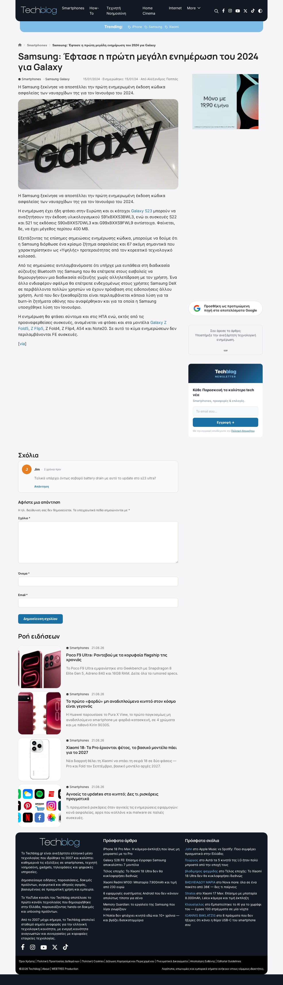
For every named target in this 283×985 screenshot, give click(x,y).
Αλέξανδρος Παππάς (162, 79)
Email (23, 595)
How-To (94, 10)
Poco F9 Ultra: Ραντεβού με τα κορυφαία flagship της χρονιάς (116, 657)
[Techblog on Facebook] (223, 10)
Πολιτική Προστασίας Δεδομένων (58, 961)
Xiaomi (174, 27)
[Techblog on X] (245, 10)
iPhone (137, 27)
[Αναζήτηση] (216, 11)
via (22, 343)
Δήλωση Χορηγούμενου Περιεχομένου (130, 961)
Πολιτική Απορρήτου (242, 430)
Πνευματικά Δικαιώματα (172, 961)
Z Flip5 (37, 328)
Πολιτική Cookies (93, 961)
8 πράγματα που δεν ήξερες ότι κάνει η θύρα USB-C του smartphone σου (220, 920)
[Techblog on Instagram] (230, 10)
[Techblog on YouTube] (237, 10)
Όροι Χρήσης (27, 961)
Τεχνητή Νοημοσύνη (116, 10)
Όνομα (24, 573)
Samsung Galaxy (57, 79)
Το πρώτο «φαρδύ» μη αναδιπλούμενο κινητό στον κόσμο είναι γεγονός (121, 704)
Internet (175, 8)
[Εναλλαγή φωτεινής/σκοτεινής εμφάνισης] (260, 11)
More (191, 8)
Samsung (155, 27)
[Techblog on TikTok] (253, 10)
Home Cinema (149, 10)
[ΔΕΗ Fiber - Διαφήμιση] (225, 101)
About (46, 968)
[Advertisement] (98, 398)
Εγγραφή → (225, 422)
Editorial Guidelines (229, 961)
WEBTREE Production (65, 968)
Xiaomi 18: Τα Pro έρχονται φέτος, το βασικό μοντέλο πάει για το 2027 (121, 750)
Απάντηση (41, 486)
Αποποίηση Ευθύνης (202, 961)
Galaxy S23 (141, 211)
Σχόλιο (24, 518)
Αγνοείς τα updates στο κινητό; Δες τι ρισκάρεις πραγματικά (112, 796)
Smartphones (73, 8)
